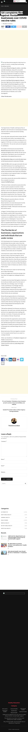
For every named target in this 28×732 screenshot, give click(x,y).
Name (3, 459)
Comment (4, 441)
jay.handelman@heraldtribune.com (9, 341)
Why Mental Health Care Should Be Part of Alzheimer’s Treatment (17, 552)
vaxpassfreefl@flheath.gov (7, 182)
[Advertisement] (14, 44)
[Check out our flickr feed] (18, 359)
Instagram (21, 337)
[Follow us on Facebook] (3, 359)
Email (3, 465)
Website (3, 472)
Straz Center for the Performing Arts (10, 84)
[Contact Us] (3, 363)
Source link (3, 355)
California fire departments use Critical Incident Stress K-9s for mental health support (16, 537)
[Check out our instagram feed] (14, 359)
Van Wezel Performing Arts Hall (14, 80)
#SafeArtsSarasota (5, 150)
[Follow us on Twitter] (6, 359)
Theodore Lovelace (8, 23)
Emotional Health (6, 514)
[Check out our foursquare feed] (22, 359)
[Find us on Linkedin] (10, 359)
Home (2, 6)
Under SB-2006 (5, 164)
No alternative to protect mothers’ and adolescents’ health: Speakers (17, 545)
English (18, 1)
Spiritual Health (5, 528)
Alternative (7, 6)
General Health (5, 517)
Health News (4, 520)
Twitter (3, 339)
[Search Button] (25, 483)
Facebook (16, 337)
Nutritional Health (6, 525)
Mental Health (5, 522)
